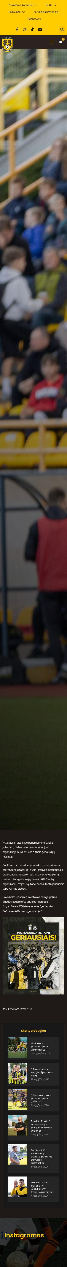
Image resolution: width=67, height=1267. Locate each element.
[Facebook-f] (17, 29)
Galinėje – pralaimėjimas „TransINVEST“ (40, 1046)
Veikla (49, 5)
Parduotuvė (34, 18)
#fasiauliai (26, 1009)
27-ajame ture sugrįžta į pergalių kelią (41, 1072)
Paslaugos (14, 12)
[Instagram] (25, 29)
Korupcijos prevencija (46, 12)
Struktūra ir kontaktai (20, 5)
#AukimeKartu (11, 1009)
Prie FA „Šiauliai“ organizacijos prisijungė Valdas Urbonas (41, 1126)
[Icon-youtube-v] (40, 29)
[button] (62, 29)
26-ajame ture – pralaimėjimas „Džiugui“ (41, 1098)
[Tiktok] (32, 29)
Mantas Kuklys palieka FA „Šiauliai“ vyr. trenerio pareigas (41, 1187)
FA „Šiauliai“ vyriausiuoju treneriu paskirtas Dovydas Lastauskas (41, 1157)
